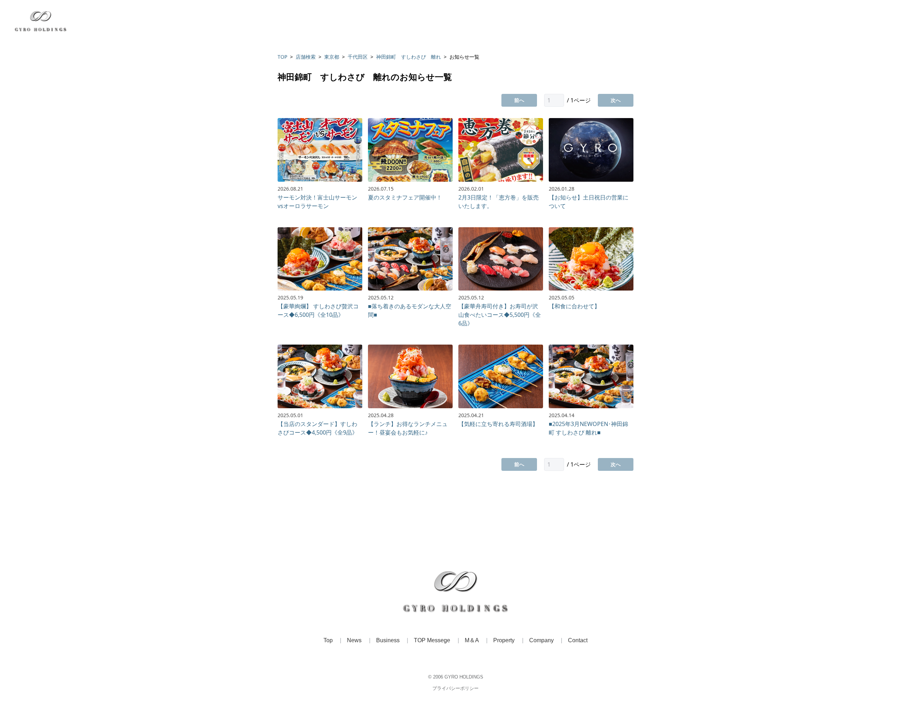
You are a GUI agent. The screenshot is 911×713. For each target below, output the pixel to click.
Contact (578, 640)
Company (541, 640)
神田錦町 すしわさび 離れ (408, 56)
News (354, 640)
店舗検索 (306, 56)
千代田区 (358, 56)
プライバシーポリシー (455, 688)
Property (504, 640)
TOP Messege (432, 640)
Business (388, 640)
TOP (282, 56)
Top (328, 640)
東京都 (331, 56)
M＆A (472, 640)
